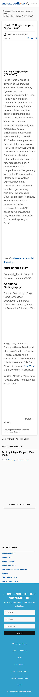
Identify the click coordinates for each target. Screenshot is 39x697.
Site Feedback (19, 664)
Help (19, 657)
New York (29, 366)
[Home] (14, 3)
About (18, 460)
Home (14, 650)
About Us (23, 650)
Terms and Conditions (19, 678)
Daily (19, 685)
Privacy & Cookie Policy (19, 671)
